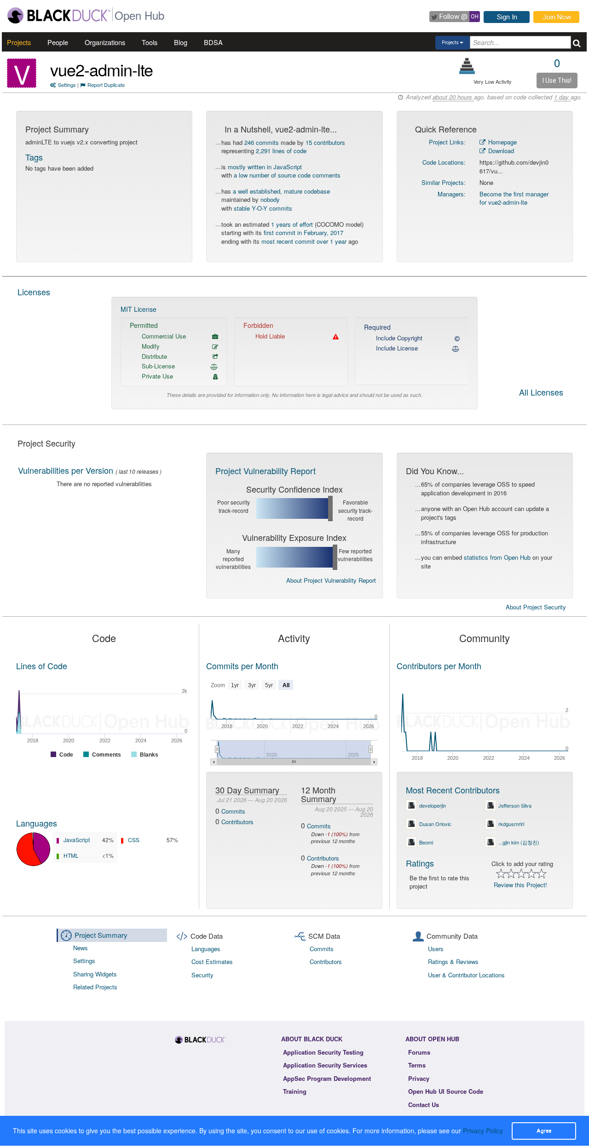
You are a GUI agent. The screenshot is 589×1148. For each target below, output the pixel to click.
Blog (180, 42)
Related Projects (95, 986)
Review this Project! (520, 884)
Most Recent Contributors (453, 790)
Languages (36, 823)
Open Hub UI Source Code (445, 1091)
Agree (544, 1130)
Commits (233, 811)
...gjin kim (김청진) (518, 842)
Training (294, 1091)
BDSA (213, 42)
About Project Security (536, 607)
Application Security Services (325, 1065)
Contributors (237, 821)
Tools (149, 42)
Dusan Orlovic (435, 823)
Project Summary (101, 935)
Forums (419, 1052)
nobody (270, 199)
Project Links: (447, 142)
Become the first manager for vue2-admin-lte (514, 198)
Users (436, 948)
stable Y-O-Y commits (263, 208)
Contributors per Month (439, 666)
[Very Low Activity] (467, 66)
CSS (133, 840)
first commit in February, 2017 (303, 232)
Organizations (105, 42)
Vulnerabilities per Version (65, 470)
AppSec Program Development (327, 1078)
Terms (417, 1065)
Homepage (501, 142)
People (57, 42)
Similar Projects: (444, 182)
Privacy (418, 1078)
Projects (19, 42)
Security (202, 974)
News (80, 947)
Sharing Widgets (95, 974)
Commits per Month (242, 666)
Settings (67, 84)
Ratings (420, 863)
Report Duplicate (106, 84)
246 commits (261, 142)
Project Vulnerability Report (265, 470)
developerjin (432, 805)
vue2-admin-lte (101, 69)
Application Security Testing (323, 1052)
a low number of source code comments (287, 175)
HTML (71, 855)
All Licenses (541, 393)
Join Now (557, 17)
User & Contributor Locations (466, 974)
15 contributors (325, 142)
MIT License (138, 309)
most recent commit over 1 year (303, 241)
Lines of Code (41, 666)
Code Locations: (444, 162)
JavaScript (77, 840)
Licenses (33, 292)
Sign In (507, 17)
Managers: (452, 193)
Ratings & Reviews (453, 961)
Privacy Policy (483, 1130)
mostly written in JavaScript (265, 166)
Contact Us (423, 1104)
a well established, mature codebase (281, 191)
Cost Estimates (212, 961)
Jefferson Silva (514, 805)
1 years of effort (292, 224)
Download (500, 150)
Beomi (426, 842)
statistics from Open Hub (497, 557)
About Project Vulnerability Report (331, 580)
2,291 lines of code (281, 150)
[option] (295, 353)
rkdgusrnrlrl (511, 823)
